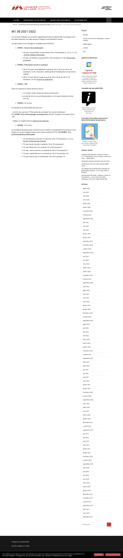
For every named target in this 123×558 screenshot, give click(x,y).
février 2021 (86, 385)
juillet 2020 (86, 407)
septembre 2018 (88, 464)
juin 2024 (86, 256)
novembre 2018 (88, 456)
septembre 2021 (88, 358)
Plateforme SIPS (80, 20)
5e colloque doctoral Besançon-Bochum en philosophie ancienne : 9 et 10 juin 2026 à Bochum (49, 25)
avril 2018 (86, 479)
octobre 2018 (87, 460)
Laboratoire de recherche (60, 20)
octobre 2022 (87, 317)
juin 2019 (86, 434)
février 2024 (86, 268)
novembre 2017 (88, 498)
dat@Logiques (87, 44)
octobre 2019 (87, 426)
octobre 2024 (87, 249)
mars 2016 (86, 513)
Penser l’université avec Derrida (34, 141)
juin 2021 (86, 370)
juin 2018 (86, 471)
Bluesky (85, 35)
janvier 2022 (87, 347)
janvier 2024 (87, 271)
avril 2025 (86, 230)
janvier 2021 (87, 388)
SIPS (84, 51)
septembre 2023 (88, 283)
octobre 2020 (87, 396)
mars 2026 (86, 200)
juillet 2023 (86, 290)
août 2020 (86, 403)
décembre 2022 (88, 313)
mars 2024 (86, 264)
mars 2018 (86, 483)
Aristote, (34, 55)
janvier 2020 (87, 419)
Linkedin (85, 48)
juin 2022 (86, 328)
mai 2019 (86, 437)
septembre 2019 (88, 430)
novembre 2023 (88, 275)
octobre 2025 (87, 215)
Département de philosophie (35, 20)
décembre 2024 (88, 241)
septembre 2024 (88, 253)
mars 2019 (86, 445)
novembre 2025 (88, 211)
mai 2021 (86, 373)
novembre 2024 (88, 245)
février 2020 (86, 415)
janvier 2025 (87, 237)
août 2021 (86, 362)
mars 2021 (86, 381)
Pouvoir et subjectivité (45, 79)
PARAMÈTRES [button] (99, 554)
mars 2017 (86, 509)
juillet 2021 (86, 366)
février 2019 (86, 449)
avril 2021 (86, 377)
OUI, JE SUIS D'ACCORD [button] (112, 554)
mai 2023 (86, 294)
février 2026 (86, 203)
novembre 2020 (88, 392)
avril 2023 (86, 298)
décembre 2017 (88, 494)
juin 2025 (86, 222)
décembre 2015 (88, 517)
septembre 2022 (88, 320)
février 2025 (86, 234)
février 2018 (86, 486)
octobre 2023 (87, 279)
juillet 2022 (86, 324)
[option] (64, 25)
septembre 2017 (88, 505)
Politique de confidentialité (20, 542)
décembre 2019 (88, 422)
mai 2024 (86, 260)
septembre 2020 (88, 400)
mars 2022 (86, 339)
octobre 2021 (87, 354)
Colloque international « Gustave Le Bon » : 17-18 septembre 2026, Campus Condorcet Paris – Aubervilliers (96, 156)
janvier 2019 (87, 453)
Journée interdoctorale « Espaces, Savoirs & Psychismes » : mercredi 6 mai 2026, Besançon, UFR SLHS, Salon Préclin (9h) (96, 177)
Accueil (16, 20)
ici (27, 98)
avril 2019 (86, 441)
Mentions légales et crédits (21, 546)
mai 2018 (86, 475)
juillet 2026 (86, 188)
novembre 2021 (88, 351)
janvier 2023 (87, 309)
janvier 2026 (87, 207)
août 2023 (86, 286)
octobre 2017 (87, 502)
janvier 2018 (87, 490)
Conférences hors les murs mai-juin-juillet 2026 (95, 165)
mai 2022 (86, 332)
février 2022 (86, 343)
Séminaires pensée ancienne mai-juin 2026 (95, 161)
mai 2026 (86, 192)
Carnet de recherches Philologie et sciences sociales (96, 39)
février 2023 (86, 305)
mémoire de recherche (40, 121)
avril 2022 (86, 336)
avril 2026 (86, 196)
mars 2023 (86, 302)
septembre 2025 (88, 219)
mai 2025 (86, 226)
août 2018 (86, 468)
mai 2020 (86, 411)
